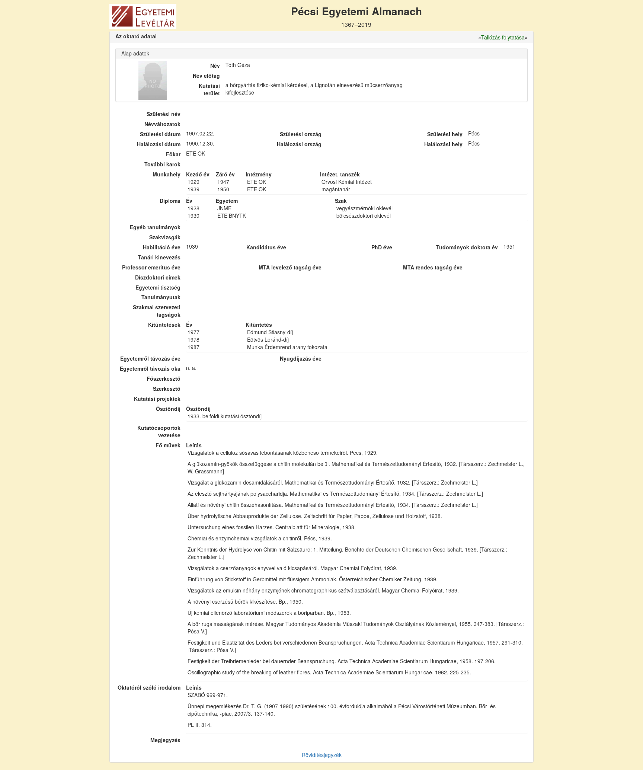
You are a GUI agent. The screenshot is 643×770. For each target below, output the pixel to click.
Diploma (170, 200)
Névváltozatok (162, 124)
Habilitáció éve (161, 247)
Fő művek (168, 445)
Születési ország (301, 134)
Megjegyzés (165, 740)
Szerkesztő (166, 388)
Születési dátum (160, 134)
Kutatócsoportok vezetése (158, 431)
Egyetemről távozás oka (150, 368)
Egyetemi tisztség (157, 287)
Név (215, 65)
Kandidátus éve (266, 247)
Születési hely (445, 134)
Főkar (173, 154)
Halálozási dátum (158, 144)
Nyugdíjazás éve (301, 358)
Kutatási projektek (157, 398)
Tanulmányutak (160, 297)
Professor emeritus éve (151, 267)
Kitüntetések (164, 324)
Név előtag (206, 75)
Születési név (163, 114)
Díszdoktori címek (157, 277)
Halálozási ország (299, 144)
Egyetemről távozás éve (150, 358)
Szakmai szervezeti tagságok (156, 310)
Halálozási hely (443, 144)
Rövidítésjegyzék (322, 754)
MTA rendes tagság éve (433, 267)
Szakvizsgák (164, 237)
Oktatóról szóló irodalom (149, 687)
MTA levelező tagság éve (290, 267)
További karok (162, 164)
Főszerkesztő (163, 378)
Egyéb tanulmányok (155, 227)
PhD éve (381, 247)
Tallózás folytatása (503, 37)
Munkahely (166, 174)
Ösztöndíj (168, 408)
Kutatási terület (209, 89)
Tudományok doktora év (467, 247)
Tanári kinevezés (159, 257)
